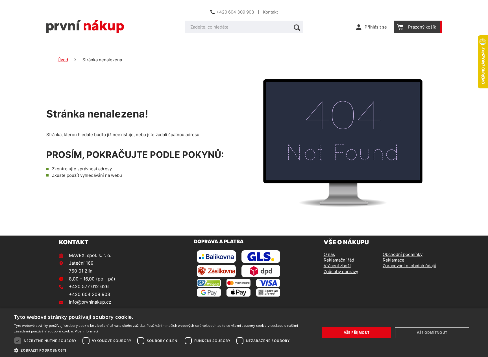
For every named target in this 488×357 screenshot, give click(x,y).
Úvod (63, 59)
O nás (329, 254)
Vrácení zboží (337, 265)
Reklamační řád (339, 260)
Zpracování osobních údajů (409, 265)
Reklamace (393, 260)
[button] (162, 350)
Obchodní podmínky (402, 254)
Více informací (86, 331)
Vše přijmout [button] (357, 332)
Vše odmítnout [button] (432, 332)
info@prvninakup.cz (90, 302)
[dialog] (244, 332)
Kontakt (270, 12)
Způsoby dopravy (341, 271)
